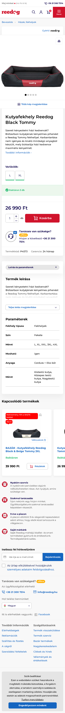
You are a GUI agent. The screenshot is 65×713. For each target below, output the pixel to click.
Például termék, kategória (25, 31)
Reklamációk (9, 635)
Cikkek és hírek (42, 651)
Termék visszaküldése (46, 630)
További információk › (18, 152)
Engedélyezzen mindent (32, 705)
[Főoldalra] (11, 12)
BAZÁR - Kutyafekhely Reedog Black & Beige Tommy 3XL (26, 449)
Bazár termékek (43, 641)
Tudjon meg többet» (32, 699)
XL (19, 175)
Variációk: (11, 166)
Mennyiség (10, 218)
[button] (33, 12)
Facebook (44, 614)
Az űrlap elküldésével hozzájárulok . (30, 567)
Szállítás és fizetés (13, 641)
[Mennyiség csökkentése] (16, 220)
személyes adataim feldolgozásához (30, 569)
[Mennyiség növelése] (16, 216)
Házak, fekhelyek (27, 22)
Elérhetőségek (10, 630)
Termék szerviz (42, 635)
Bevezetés (7, 22)
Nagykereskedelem (45, 646)
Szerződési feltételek (14, 651)
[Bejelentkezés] (41, 12)
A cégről (7, 646)
